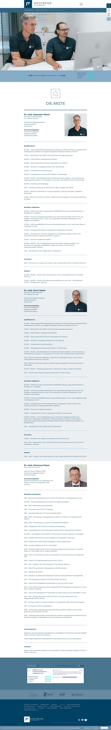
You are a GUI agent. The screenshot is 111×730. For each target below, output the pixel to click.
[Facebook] (82, 720)
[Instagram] (79, 720)
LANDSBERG (29, 10)
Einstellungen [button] (87, 728)
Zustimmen (104, 728)
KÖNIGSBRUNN (41, 10)
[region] (109, 19)
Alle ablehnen (95, 728)
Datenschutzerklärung (75, 728)
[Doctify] (85, 720)
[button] (81, 4)
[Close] (109, 728)
